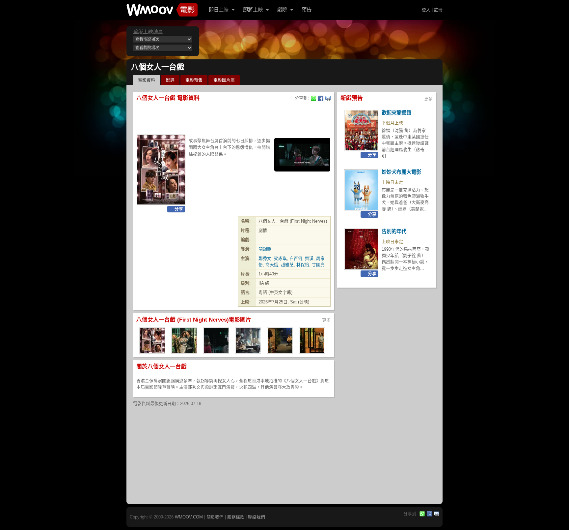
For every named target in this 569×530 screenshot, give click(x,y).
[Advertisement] (322, 41)
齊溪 (309, 258)
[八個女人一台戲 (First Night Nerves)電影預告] (302, 155)
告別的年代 (394, 231)
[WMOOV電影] (162, 10)
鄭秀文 (264, 258)
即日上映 (219, 10)
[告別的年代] (361, 249)
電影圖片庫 (224, 80)
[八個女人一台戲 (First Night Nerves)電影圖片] (152, 351)
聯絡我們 (256, 516)
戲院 (282, 10)
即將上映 (253, 10)
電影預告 (194, 80)
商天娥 (271, 264)
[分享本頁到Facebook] (320, 98)
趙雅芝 (287, 264)
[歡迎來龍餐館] (361, 130)
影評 (170, 80)
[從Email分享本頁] (328, 98)
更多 (326, 320)
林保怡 (302, 264)
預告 (307, 10)
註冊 (438, 9)
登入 (426, 9)
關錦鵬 (264, 248)
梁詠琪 (280, 258)
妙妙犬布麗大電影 (401, 172)
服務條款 (235, 516)
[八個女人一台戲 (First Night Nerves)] (161, 170)
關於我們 (215, 516)
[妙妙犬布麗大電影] (361, 189)
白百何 (295, 258)
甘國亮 (318, 264)
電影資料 (146, 80)
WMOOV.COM (189, 516)
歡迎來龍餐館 (396, 112)
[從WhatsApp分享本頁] (313, 98)
